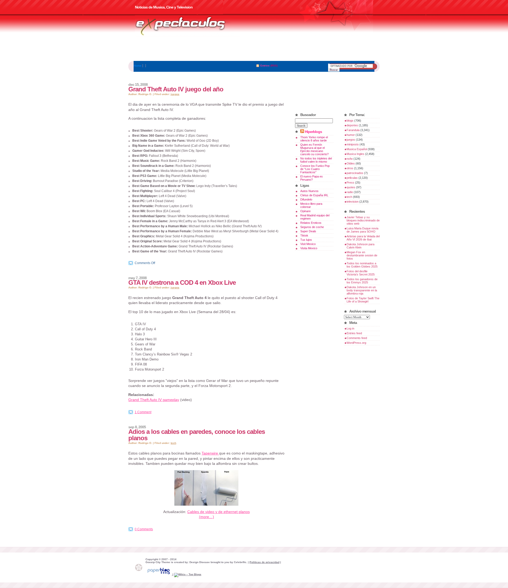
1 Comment (143, 412)
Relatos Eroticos (310, 222)
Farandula (353, 130)
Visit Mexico (308, 244)
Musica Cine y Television (187, 26)
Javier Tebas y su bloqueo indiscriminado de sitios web (363, 220)
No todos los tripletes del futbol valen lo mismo (316, 160)
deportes (352, 125)
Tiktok (304, 235)
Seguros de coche (312, 227)
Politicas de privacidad (264, 562)
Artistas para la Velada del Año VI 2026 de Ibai (363, 238)
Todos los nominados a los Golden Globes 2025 (362, 265)
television (353, 201)
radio (350, 192)
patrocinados (355, 173)
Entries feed (354, 333)
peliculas (352, 177)
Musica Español (357, 149)
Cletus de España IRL (314, 195)
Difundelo (306, 199)
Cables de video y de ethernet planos (218, 512)
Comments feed (357, 338)
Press (350, 182)
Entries (265, 65)
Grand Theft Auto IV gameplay (153, 400)
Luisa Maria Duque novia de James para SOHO (362, 230)
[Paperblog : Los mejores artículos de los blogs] (159, 574)
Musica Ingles (355, 153)
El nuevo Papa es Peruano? (311, 178)
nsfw (350, 158)
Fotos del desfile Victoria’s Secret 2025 (361, 273)
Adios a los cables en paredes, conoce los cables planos (196, 435)
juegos (175, 94)
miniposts (353, 144)
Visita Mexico (308, 248)
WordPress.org (356, 342)
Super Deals (308, 231)
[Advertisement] (254, 49)
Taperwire (210, 453)
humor (351, 134)
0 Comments (144, 529)
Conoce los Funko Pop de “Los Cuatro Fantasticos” (315, 169)
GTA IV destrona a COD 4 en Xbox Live (182, 282)
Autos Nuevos (309, 191)
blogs (350, 120)
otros (350, 168)
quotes (351, 187)
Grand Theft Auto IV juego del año (175, 89)
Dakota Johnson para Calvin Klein (360, 246)
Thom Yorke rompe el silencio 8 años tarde (314, 139)
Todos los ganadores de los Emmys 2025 (362, 281)
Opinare (305, 211)
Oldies (351, 163)
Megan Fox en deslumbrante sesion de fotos (362, 255)
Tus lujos (306, 239)
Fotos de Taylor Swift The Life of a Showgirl (363, 300)
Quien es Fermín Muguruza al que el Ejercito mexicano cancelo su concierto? (314, 149)
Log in (350, 328)
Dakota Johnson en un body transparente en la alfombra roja (362, 290)
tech (173, 443)
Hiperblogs (313, 132)
